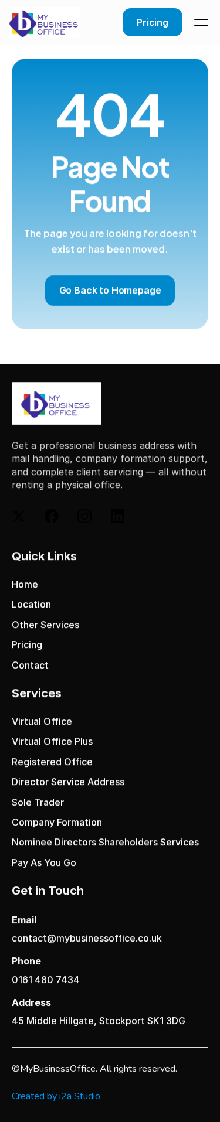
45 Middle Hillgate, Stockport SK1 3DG (98, 1020)
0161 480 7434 (46, 979)
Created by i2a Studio (56, 1096)
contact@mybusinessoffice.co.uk (87, 938)
